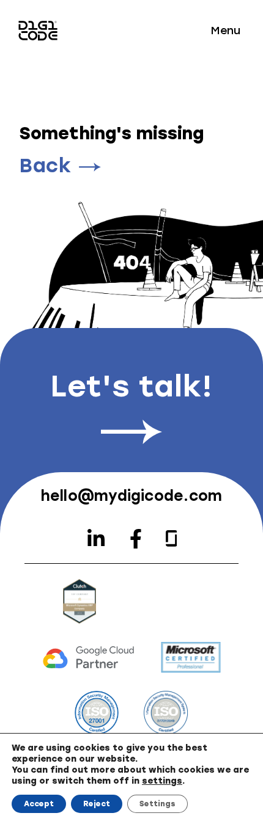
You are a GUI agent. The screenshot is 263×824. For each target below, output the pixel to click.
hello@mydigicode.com (132, 496)
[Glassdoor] (171, 538)
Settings (157, 804)
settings (162, 781)
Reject (96, 804)
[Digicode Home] (37, 30)
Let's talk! (131, 386)
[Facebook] (135, 539)
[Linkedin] (96, 539)
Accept (39, 804)
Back (46, 165)
